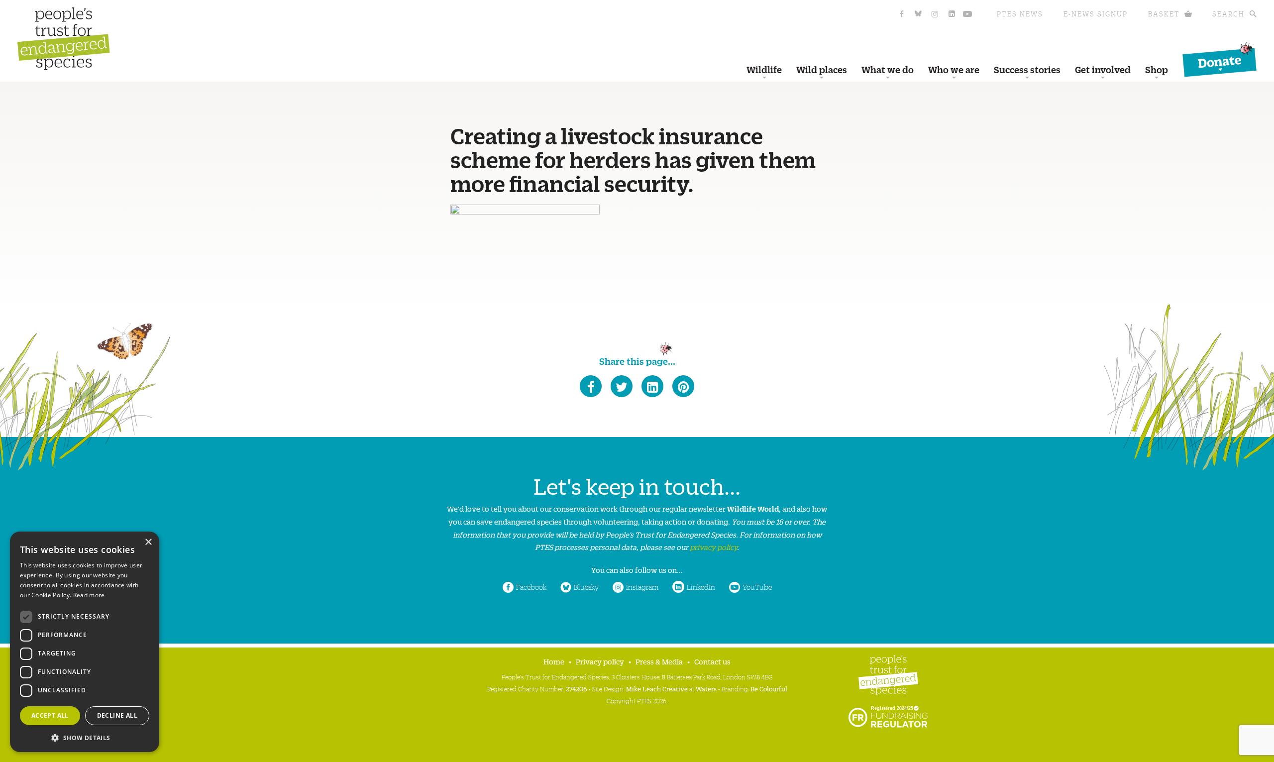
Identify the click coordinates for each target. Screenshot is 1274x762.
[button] (84, 737)
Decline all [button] (117, 715)
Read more (89, 595)
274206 (576, 688)
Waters (706, 688)
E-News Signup (1095, 13)
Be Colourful (768, 688)
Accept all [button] (50, 715)
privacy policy (713, 546)
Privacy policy (600, 661)
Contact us (712, 661)
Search (1228, 13)
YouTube (757, 586)
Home (553, 661)
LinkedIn (701, 586)
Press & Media (659, 661)
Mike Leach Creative (657, 688)
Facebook (531, 586)
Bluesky (586, 586)
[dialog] (84, 642)
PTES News (1020, 13)
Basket (1164, 13)
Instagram (642, 586)
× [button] (148, 542)
